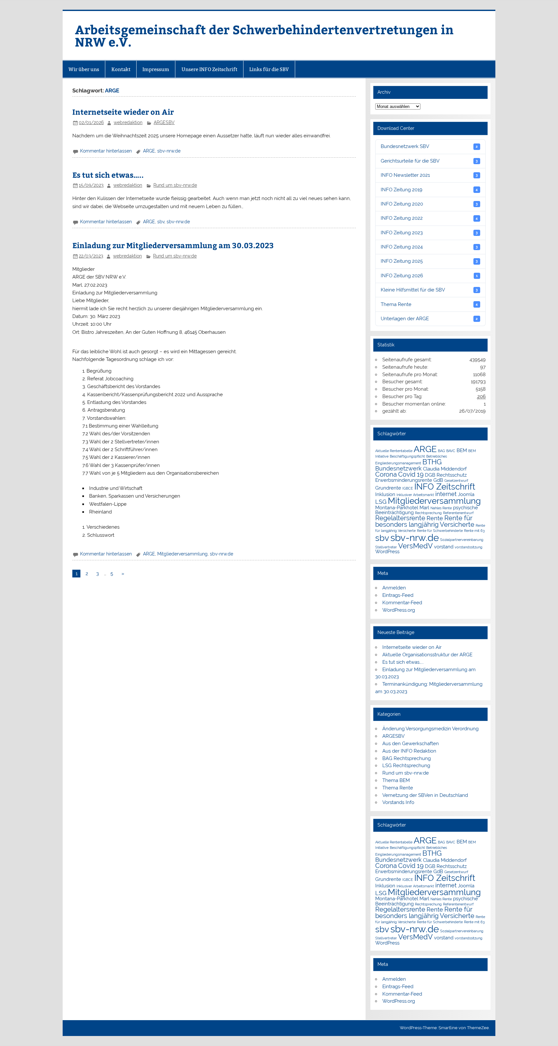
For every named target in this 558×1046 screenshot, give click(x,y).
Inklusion (385, 494)
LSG (381, 501)
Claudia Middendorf (445, 468)
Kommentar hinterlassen (106, 150)
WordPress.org (398, 610)
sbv (160, 221)
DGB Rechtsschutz (446, 475)
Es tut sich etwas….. (108, 175)
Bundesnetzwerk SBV (429, 146)
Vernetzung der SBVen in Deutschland (425, 795)
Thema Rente (429, 304)
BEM (462, 450)
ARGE (149, 150)
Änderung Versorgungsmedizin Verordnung (430, 729)
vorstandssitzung (468, 547)
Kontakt (120, 69)
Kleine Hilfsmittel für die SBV (429, 290)
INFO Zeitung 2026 (429, 276)
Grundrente (388, 488)
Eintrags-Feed (397, 595)
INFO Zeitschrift (444, 486)
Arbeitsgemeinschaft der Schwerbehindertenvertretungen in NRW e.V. (264, 35)
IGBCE (407, 488)
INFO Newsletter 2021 (429, 175)
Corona (386, 474)
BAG (441, 451)
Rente (435, 518)
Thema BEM (396, 780)
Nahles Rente (441, 508)
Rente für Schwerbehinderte (440, 531)
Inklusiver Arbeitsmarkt (415, 495)
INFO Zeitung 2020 (429, 204)
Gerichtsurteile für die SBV (429, 161)
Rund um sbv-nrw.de (175, 185)
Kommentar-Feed (402, 603)
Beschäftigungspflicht (407, 456)
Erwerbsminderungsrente (403, 480)
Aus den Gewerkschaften (410, 743)
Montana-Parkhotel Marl (402, 507)
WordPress (387, 551)
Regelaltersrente (400, 518)
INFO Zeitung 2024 (429, 247)
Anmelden (394, 588)
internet (446, 494)
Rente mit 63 (474, 531)
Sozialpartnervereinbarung (461, 540)
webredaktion (128, 122)
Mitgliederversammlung (182, 553)
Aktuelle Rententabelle (393, 451)
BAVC (450, 451)
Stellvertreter (386, 547)
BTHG (432, 462)
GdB (438, 480)
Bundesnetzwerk (398, 468)
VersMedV (415, 546)
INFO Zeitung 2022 (429, 218)
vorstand (443, 546)
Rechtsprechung (428, 513)
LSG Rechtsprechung (406, 765)
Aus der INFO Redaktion (409, 751)
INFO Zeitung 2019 (429, 190)
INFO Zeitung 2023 (429, 233)
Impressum (155, 69)
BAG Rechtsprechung (406, 758)
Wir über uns (83, 69)
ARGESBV (164, 122)
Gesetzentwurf (456, 480)
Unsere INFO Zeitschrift (209, 69)
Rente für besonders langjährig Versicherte (424, 521)
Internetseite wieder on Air (123, 112)
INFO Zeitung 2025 (429, 261)
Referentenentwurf (458, 513)
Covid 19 (411, 474)
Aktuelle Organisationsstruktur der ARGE (427, 655)
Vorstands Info (398, 802)
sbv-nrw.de (169, 150)
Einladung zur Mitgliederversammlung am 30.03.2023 (173, 245)
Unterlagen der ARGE (429, 319)
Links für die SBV (269, 69)
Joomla (466, 494)
